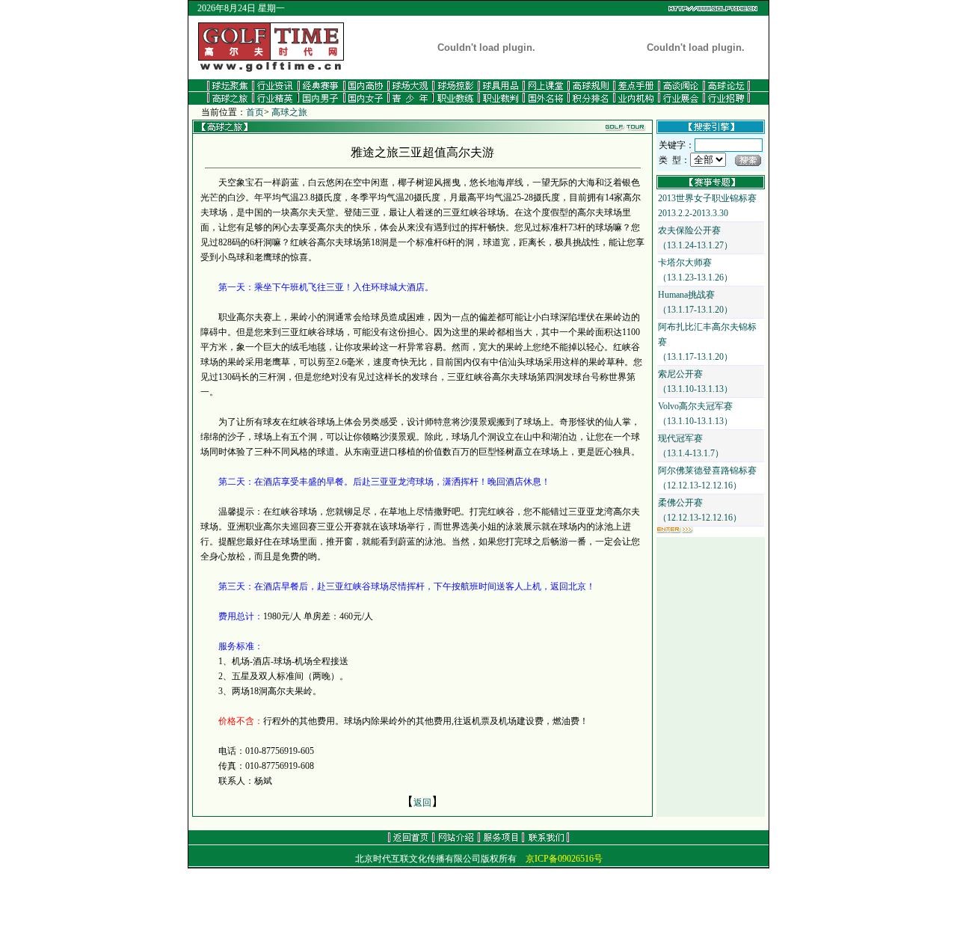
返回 (422, 802)
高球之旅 (289, 112)
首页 (255, 112)
